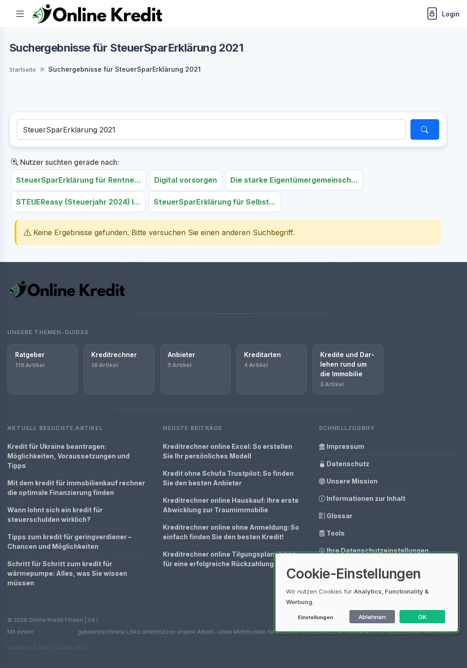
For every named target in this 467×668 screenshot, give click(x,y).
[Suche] (424, 129)
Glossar (339, 516)
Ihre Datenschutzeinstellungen (377, 550)
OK (422, 617)
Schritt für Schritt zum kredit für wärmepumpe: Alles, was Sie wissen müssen (67, 573)
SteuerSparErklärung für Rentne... (78, 179)
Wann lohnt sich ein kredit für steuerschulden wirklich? (55, 514)
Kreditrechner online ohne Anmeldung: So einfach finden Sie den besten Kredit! (231, 532)
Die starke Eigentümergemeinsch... (294, 179)
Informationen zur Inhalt (365, 498)
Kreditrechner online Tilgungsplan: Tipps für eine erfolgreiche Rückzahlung (229, 559)
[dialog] (366, 592)
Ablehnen (372, 617)
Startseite (22, 69)
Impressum (344, 446)
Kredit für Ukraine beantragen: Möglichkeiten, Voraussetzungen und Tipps (68, 455)
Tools (335, 533)
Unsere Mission (351, 481)
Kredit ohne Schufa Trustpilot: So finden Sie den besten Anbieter (228, 478)
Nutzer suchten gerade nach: (68, 162)
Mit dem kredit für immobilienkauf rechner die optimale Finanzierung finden (76, 487)
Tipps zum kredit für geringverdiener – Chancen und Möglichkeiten (69, 541)
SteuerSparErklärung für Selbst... (215, 201)
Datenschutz (347, 464)
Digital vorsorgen (185, 179)
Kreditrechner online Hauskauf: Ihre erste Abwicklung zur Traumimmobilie (231, 505)
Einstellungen (315, 617)
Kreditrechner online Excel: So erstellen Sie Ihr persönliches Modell (227, 451)
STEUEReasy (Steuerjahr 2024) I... (78, 201)
